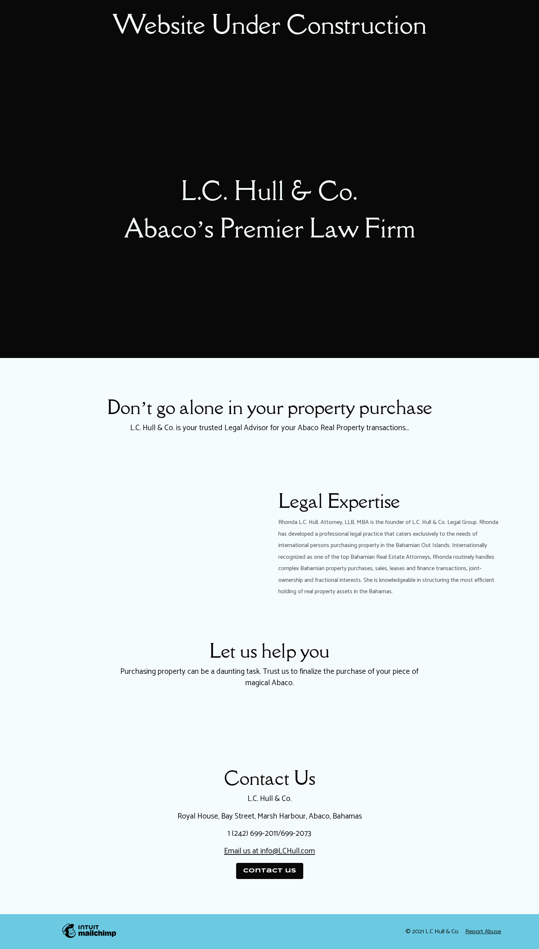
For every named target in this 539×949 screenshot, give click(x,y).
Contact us (269, 871)
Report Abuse (483, 932)
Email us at (241, 851)
